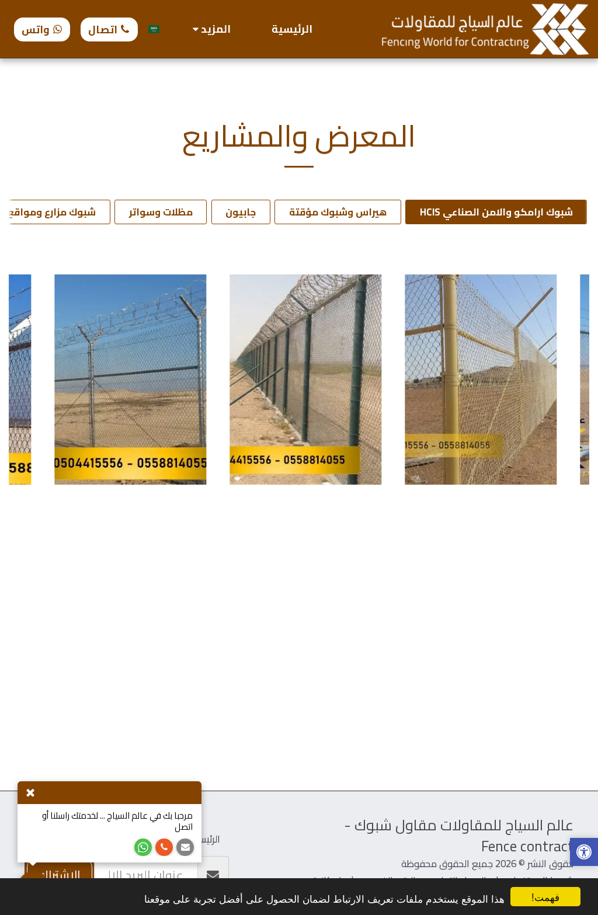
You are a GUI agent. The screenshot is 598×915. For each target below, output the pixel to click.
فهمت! (545, 896)
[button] (584, 853)
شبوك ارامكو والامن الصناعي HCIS (496, 212)
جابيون (240, 212)
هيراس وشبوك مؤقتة (338, 212)
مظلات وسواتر (161, 212)
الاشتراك (60, 875)
